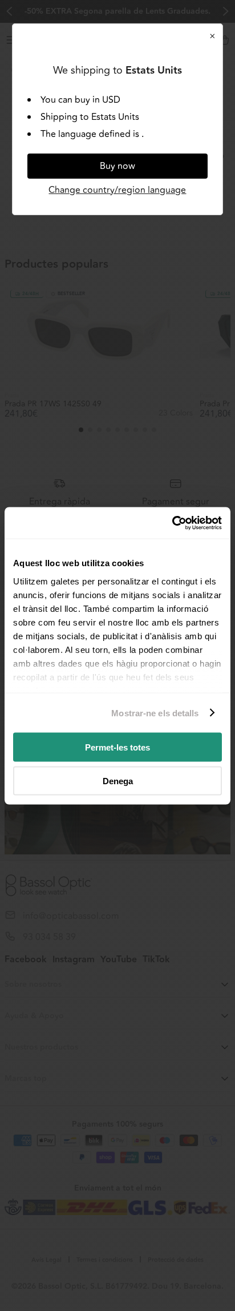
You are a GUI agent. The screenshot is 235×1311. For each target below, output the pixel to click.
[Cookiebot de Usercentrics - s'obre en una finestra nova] (172, 522)
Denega (118, 780)
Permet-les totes (117, 747)
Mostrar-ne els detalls (154, 712)
